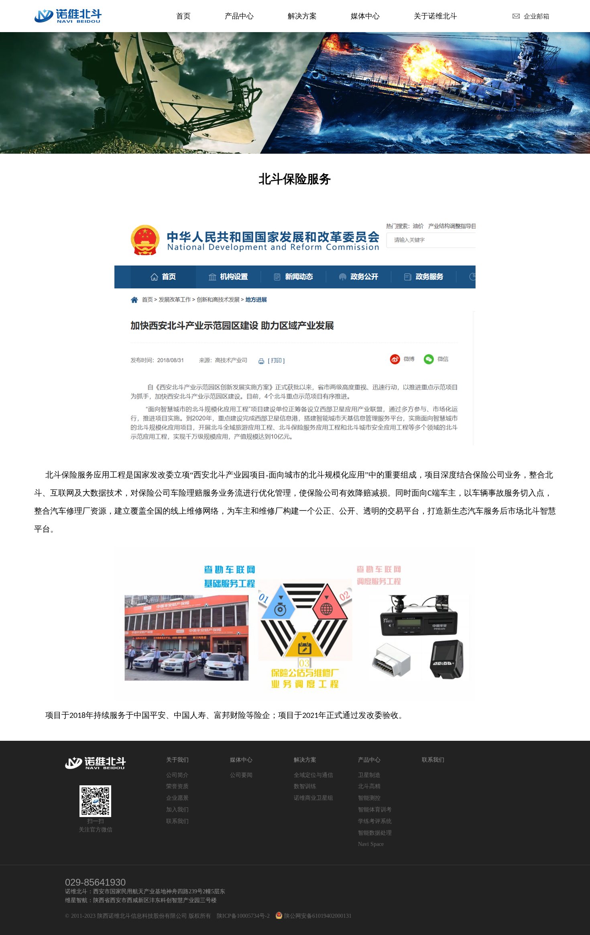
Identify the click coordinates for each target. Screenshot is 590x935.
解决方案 (302, 16)
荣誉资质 (177, 786)
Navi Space (371, 844)
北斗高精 (369, 786)
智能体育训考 (375, 810)
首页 (183, 16)
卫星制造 (369, 775)
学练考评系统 (375, 821)
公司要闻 (241, 775)
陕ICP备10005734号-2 (243, 916)
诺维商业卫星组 (313, 798)
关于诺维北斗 (435, 16)
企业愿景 (177, 798)
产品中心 (239, 16)
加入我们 (177, 810)
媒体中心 (365, 16)
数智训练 (305, 786)
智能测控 (369, 798)
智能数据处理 (375, 833)
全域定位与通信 (313, 775)
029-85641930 (95, 882)
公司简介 (177, 775)
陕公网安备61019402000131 (317, 916)
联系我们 (177, 821)
